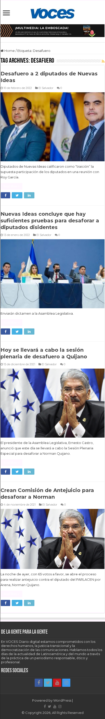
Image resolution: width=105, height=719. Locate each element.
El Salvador (46, 88)
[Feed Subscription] (103, 61)
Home (9, 51)
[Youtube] (57, 683)
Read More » (11, 186)
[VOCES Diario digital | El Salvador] (52, 12)
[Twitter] (48, 683)
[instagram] (66, 683)
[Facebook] (39, 683)
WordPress (62, 700)
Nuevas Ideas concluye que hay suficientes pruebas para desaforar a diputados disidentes (50, 220)
